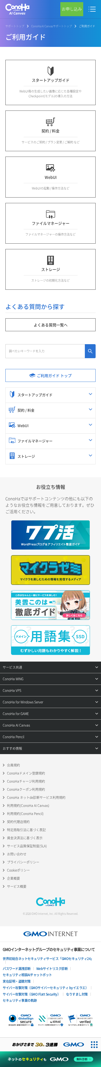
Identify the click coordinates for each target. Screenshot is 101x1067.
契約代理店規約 (18, 821)
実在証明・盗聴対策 (17, 981)
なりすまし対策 (77, 994)
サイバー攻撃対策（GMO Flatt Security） (31, 994)
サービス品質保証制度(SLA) (27, 846)
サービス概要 (16, 886)
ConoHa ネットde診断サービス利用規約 (36, 797)
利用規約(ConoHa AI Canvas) (28, 805)
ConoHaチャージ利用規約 (26, 781)
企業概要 (13, 878)
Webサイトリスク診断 (52, 968)
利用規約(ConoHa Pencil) (25, 813)
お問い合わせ (16, 854)
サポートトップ (14, 26)
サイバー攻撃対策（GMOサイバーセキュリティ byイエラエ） (45, 987)
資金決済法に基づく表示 (25, 837)
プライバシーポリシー (23, 862)
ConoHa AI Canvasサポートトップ (51, 26)
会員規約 (13, 765)
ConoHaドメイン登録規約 (26, 773)
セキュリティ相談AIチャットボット (27, 974)
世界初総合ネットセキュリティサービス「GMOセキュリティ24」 (48, 958)
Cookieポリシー (18, 870)
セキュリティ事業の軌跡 (20, 1000)
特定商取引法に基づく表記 (26, 829)
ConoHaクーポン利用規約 (26, 789)
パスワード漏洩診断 (17, 968)
